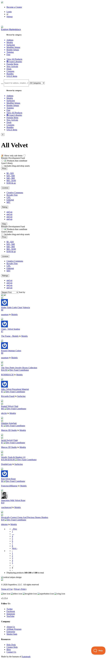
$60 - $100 (11, 180)
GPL (8, 197)
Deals (8, 69)
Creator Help (12, 647)
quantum (5, 314)
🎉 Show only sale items (11, 155)
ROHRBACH (7, 375)
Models (14, 314)
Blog (8, 649)
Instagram (10, 614)
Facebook (10, 611)
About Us (10, 627)
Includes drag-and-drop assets (17, 166)
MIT (8, 202)
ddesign (4, 524)
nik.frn (4, 413)
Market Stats (11, 634)
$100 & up (11, 183)
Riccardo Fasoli (7, 396)
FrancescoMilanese (9, 486)
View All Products (14, 59)
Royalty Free (12, 195)
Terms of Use (7, 589)
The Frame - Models (10, 336)
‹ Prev (14, 529)
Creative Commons (14, 192)
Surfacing (21, 396)
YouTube (10, 616)
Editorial (10, 200)
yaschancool (6, 507)
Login (9, 12)
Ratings (5, 276)
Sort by (22, 292)
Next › (14, 548)
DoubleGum (6, 464)
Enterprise (10, 631)
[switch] (24, 155)
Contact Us (11, 652)
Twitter (9, 609)
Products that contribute (16, 161)
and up (9, 212)
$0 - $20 (10, 173)
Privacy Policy (20, 589)
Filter (4, 224)
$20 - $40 (10, 176)
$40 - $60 (10, 178)
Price (4, 169)
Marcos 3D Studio (9, 430)
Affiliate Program (13, 629)
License (5, 188)
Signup (9, 16)
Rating (4, 207)
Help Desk (11, 645)
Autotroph (26, 656)
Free (8, 54)
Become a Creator (14, 7)
